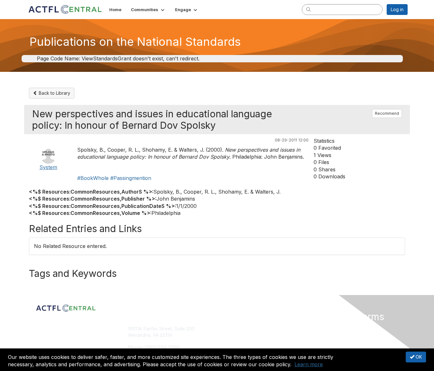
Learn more (309, 364)
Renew (227, 335)
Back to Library (53, 93)
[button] (148, 9)
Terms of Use (325, 335)
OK (418, 357)
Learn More (232, 341)
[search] (308, 9)
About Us (320, 328)
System (48, 167)
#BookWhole (93, 178)
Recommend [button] (387, 113)
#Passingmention (130, 178)
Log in (397, 9)
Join (224, 328)
